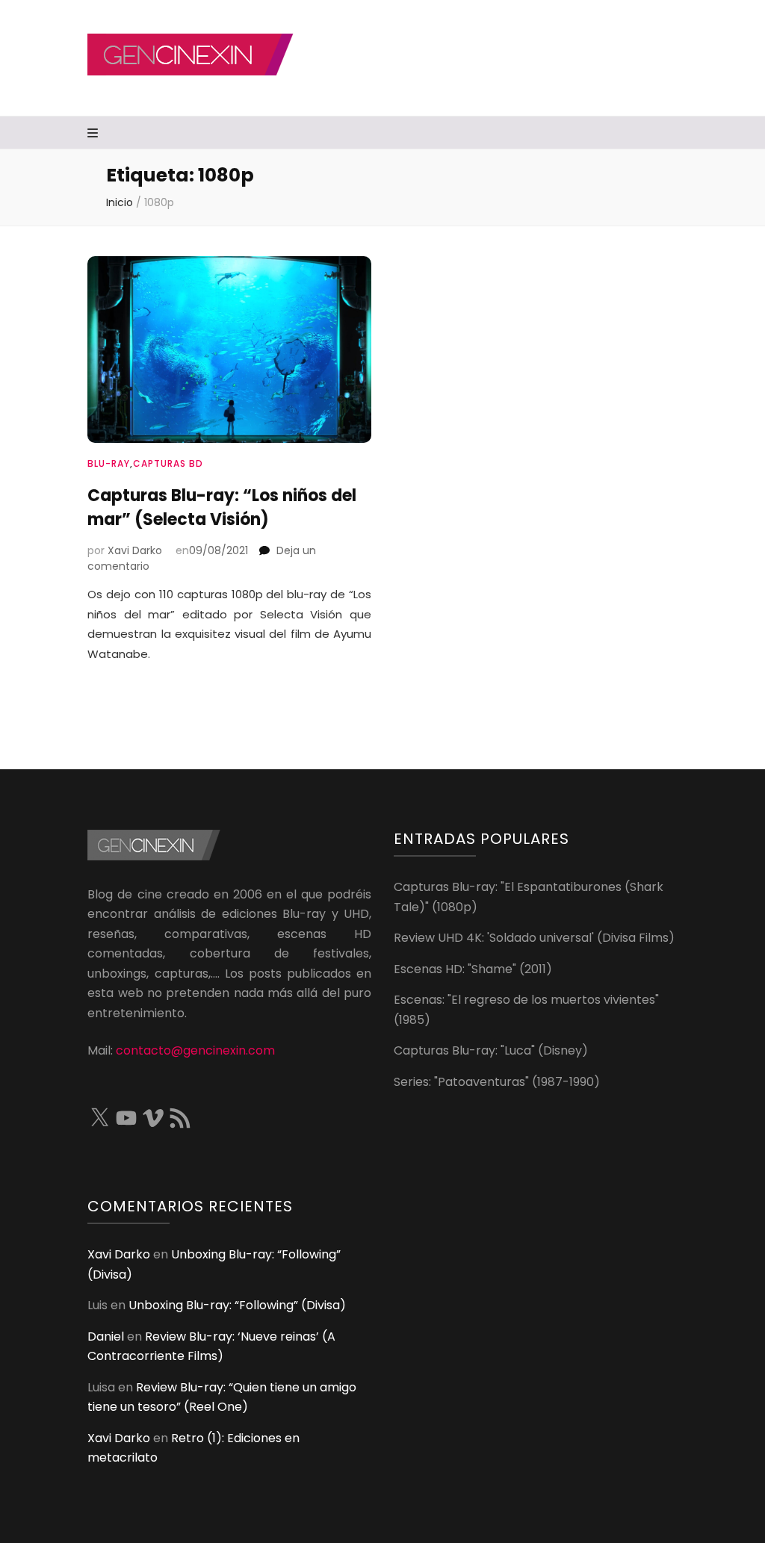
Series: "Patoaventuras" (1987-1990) (497, 1081)
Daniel (105, 1336)
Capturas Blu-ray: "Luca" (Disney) (491, 1050)
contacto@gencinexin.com (195, 1050)
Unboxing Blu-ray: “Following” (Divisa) (237, 1305)
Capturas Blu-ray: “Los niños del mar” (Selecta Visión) (221, 507)
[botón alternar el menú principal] (94, 134)
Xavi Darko (135, 550)
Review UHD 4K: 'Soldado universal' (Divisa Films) (534, 937)
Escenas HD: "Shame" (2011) (473, 969)
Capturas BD (168, 463)
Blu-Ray (108, 463)
